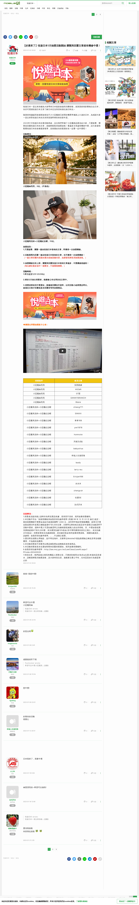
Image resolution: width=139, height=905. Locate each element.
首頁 (6, 8)
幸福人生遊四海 (12, 729)
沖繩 (38, 8)
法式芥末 (12, 800)
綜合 (12, 13)
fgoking (13, 700)
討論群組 (60, 8)
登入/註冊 (132, 3)
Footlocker (12, 615)
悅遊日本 (30, 3)
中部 (43, 8)
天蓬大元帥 (12, 672)
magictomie (12, 643)
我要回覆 (96, 37)
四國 (53, 8)
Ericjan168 (12, 586)
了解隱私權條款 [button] (82, 901)
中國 (21, 8)
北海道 (32, 8)
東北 (48, 8)
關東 (11, 8)
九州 (26, 8)
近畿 (16, 8)
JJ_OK (12, 771)
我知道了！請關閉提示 (127, 901)
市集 (67, 8)
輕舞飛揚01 (12, 828)
